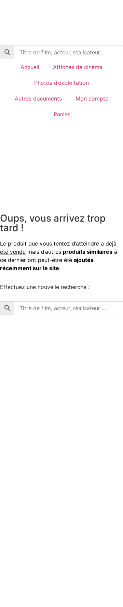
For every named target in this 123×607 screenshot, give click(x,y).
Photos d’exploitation (61, 82)
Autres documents (38, 98)
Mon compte (92, 98)
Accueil (29, 67)
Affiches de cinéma (77, 67)
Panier (62, 114)
